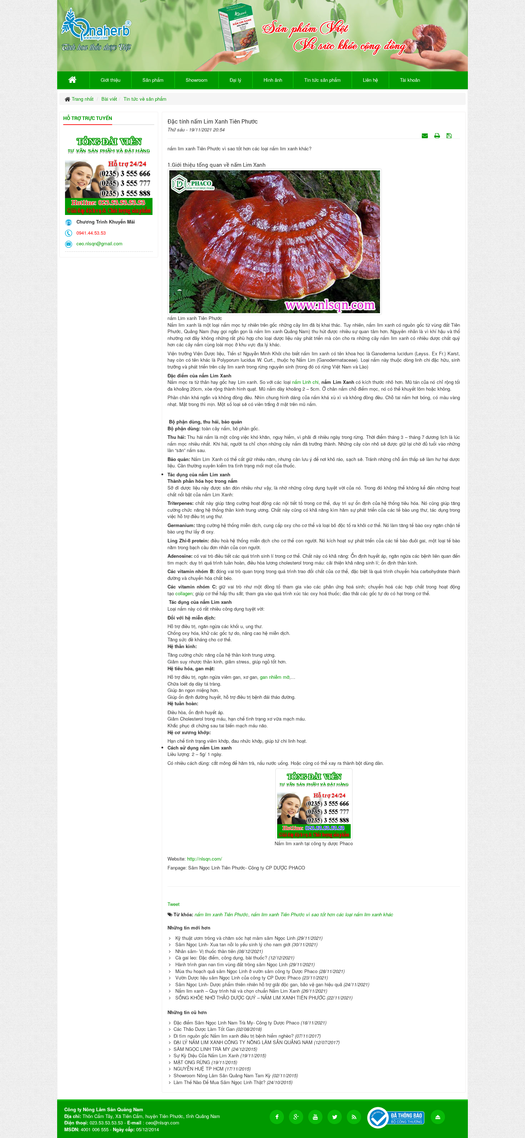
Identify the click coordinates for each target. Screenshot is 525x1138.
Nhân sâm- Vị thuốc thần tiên (205, 951)
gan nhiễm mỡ (274, 676)
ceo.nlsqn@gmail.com (98, 243)
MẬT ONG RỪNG (192, 1062)
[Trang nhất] (73, 80)
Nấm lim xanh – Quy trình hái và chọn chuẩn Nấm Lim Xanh (237, 990)
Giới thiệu (110, 79)
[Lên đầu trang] (438, 1117)
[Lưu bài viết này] (449, 135)
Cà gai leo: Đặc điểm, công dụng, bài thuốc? (221, 957)
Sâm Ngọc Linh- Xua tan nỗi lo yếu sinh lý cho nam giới (232, 944)
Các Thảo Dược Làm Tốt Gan (204, 1029)
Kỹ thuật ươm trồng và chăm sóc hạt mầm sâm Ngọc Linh (235, 937)
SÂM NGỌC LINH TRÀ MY (202, 1049)
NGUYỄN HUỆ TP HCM (199, 1068)
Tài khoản (410, 79)
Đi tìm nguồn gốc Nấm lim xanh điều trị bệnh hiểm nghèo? (234, 1035)
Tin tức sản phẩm (322, 79)
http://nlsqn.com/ (204, 858)
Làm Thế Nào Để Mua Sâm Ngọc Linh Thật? (219, 1082)
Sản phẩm (153, 79)
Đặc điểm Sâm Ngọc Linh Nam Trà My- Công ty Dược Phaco (236, 1022)
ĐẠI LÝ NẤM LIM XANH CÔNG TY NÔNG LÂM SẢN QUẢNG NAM (243, 1042)
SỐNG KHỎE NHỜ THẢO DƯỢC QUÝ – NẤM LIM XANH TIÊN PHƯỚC (250, 997)
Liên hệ (370, 79)
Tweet (174, 904)
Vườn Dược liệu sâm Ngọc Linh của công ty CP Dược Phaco (238, 977)
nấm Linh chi (305, 382)
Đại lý (235, 79)
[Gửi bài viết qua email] (425, 135)
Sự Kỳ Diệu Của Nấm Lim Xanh (206, 1055)
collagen (183, 593)
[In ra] (437, 135)
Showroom (197, 79)
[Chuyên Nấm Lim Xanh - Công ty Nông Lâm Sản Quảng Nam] (96, 28)
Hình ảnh (273, 79)
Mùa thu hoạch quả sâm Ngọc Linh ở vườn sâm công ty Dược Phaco (246, 971)
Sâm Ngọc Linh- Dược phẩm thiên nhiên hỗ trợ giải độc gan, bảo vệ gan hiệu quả (258, 984)
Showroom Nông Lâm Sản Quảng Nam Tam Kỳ (222, 1075)
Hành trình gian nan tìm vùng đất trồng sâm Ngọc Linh (231, 964)
